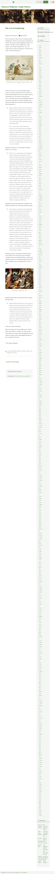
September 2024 (40, 120)
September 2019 (40, 354)
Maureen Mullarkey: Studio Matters (16, 6)
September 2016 (40, 500)
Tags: (8, 351)
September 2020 (40, 305)
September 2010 (40, 786)
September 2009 (40, 813)
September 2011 (40, 730)
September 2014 (40, 612)
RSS (51, 2)
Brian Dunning (13, 351)
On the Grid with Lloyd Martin (19, 376)
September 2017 (40, 441)
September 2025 (40, 71)
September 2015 (40, 553)
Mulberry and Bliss (16, 331)
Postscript (15, 371)
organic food (29, 351)
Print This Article (13, 362)
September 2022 (40, 220)
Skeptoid (9, 352)
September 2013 (40, 667)
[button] (13, 2)
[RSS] (53, 2)
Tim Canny (14, 352)
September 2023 (40, 169)
